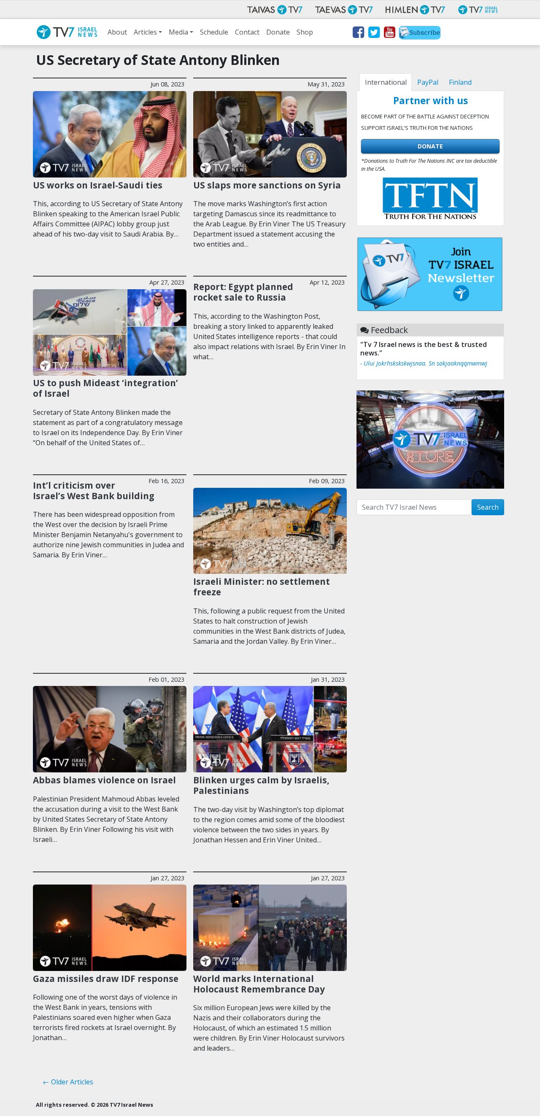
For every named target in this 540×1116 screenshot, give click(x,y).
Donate (278, 32)
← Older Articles (68, 1081)
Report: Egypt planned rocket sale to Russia (243, 292)
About (117, 32)
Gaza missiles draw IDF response (105, 978)
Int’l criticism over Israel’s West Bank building (93, 490)
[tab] (385, 82)
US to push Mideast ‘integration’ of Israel (105, 388)
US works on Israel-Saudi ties (97, 185)
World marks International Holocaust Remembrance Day (259, 984)
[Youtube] (389, 34)
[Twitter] (373, 34)
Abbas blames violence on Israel (104, 780)
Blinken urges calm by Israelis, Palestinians (261, 785)
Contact (247, 32)
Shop (305, 32)
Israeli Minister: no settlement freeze (261, 586)
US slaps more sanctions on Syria (267, 185)
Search (488, 507)
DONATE (430, 146)
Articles (145, 32)
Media (178, 32)
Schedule (214, 32)
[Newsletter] (420, 34)
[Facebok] (358, 34)
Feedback (389, 330)
